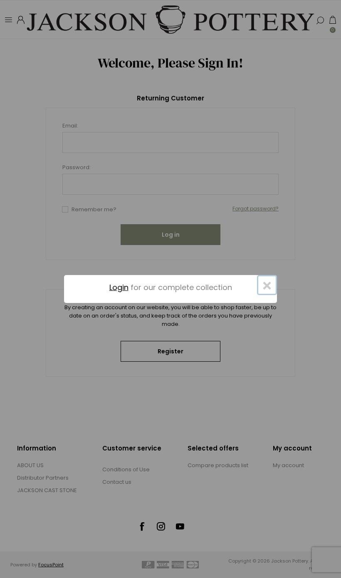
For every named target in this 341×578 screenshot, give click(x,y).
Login (118, 287)
